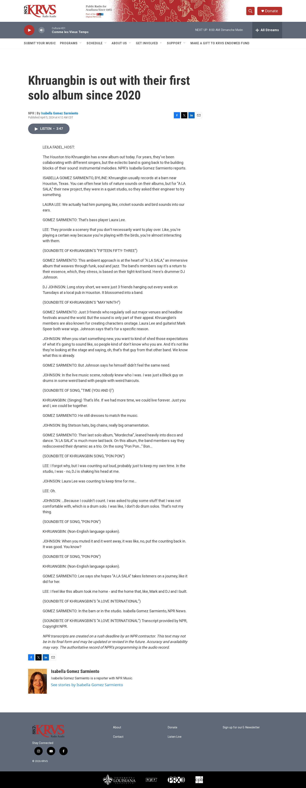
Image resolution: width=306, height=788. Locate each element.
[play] (29, 30)
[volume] (41, 30)
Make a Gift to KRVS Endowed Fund (219, 43)
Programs (69, 43)
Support (174, 43)
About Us (119, 43)
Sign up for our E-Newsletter (241, 727)
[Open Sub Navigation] (80, 43)
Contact (118, 736)
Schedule (95, 43)
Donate (271, 11)
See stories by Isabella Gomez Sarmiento (87, 684)
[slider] (48, 30)
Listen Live (175, 736)
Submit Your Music (40, 43)
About (117, 727)
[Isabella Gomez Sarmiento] (37, 681)
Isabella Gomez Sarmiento (59, 113)
